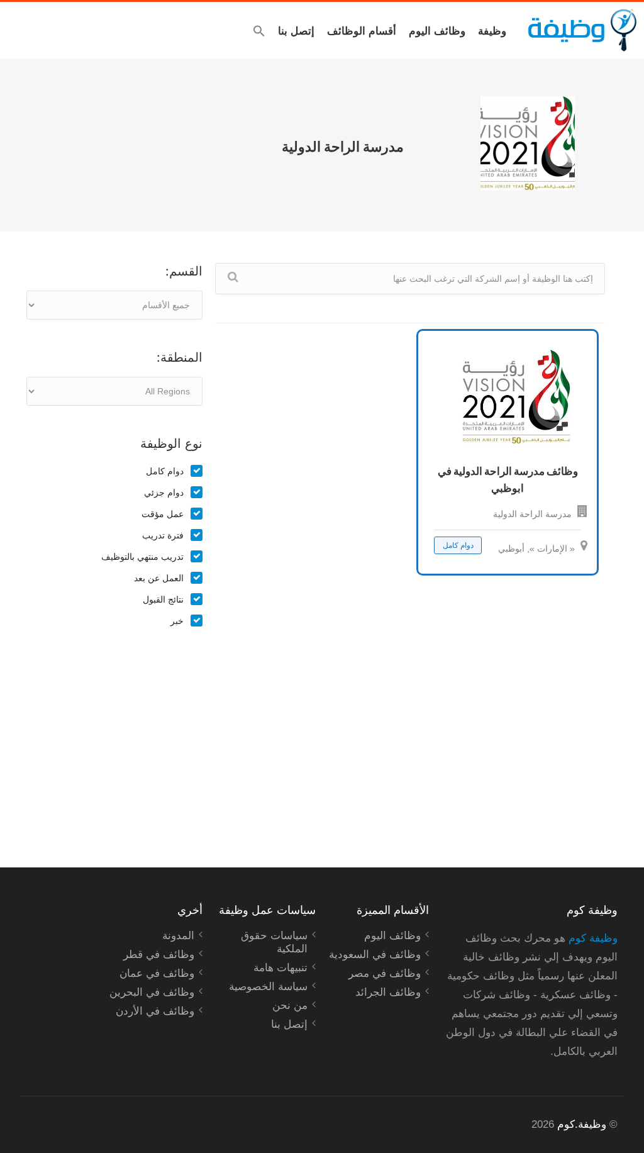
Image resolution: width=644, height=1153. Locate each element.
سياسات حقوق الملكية (274, 942)
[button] (259, 30)
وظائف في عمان (156, 973)
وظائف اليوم (437, 30)
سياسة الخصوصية (268, 987)
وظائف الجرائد (388, 992)
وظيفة (492, 30)
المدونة (178, 936)
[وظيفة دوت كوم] (581, 30)
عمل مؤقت (163, 514)
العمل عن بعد (159, 578)
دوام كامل (165, 471)
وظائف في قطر (158, 955)
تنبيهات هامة (280, 968)
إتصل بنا (296, 30)
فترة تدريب (163, 535)
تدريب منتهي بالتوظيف (142, 557)
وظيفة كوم (593, 938)
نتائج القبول (163, 599)
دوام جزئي (164, 492)
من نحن (290, 1005)
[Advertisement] (114, 734)
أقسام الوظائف (361, 30)
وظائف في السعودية (375, 955)
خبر (177, 621)
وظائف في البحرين (151, 992)
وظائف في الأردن (155, 1011)
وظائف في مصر (384, 973)
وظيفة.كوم (581, 1124)
